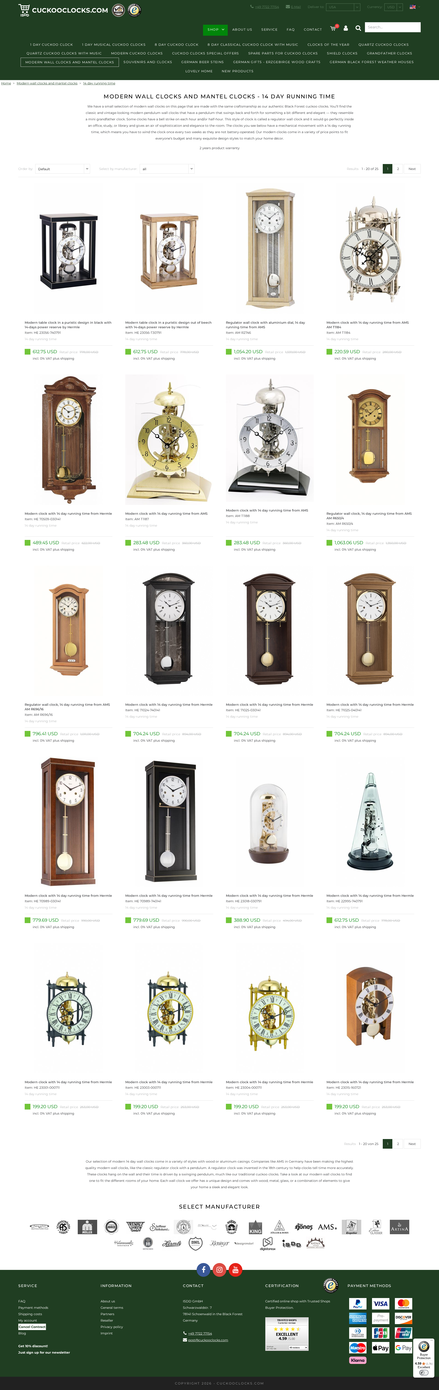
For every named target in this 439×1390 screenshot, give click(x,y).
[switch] (423, 1372)
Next (412, 169)
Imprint (107, 1333)
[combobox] (343, 7)
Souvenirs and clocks (147, 62)
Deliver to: (316, 7)
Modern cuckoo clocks (137, 53)
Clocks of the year (328, 45)
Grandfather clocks (389, 53)
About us (242, 29)
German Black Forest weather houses (372, 62)
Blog (22, 1333)
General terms (112, 1308)
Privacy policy (112, 1327)
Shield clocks (342, 53)
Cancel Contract (32, 1327)
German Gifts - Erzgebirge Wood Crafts (277, 62)
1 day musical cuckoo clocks (114, 45)
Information (116, 1286)
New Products (238, 71)
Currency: (375, 7)
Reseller (107, 1320)
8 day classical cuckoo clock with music (253, 45)
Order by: (25, 169)
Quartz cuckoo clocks (384, 45)
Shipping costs (30, 1314)
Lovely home (199, 71)
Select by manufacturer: (118, 169)
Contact (313, 29)
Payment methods (33, 1308)
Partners (107, 1314)
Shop (213, 29)
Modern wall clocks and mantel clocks (69, 62)
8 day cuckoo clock (176, 45)
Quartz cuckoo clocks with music (64, 53)
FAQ (291, 29)
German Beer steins (202, 62)
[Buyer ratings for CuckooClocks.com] (287, 1335)
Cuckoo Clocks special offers (205, 53)
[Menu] (431, 1341)
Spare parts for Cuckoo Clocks (283, 53)
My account (27, 1320)
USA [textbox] (332, 7)
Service (269, 29)
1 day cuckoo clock (51, 45)
